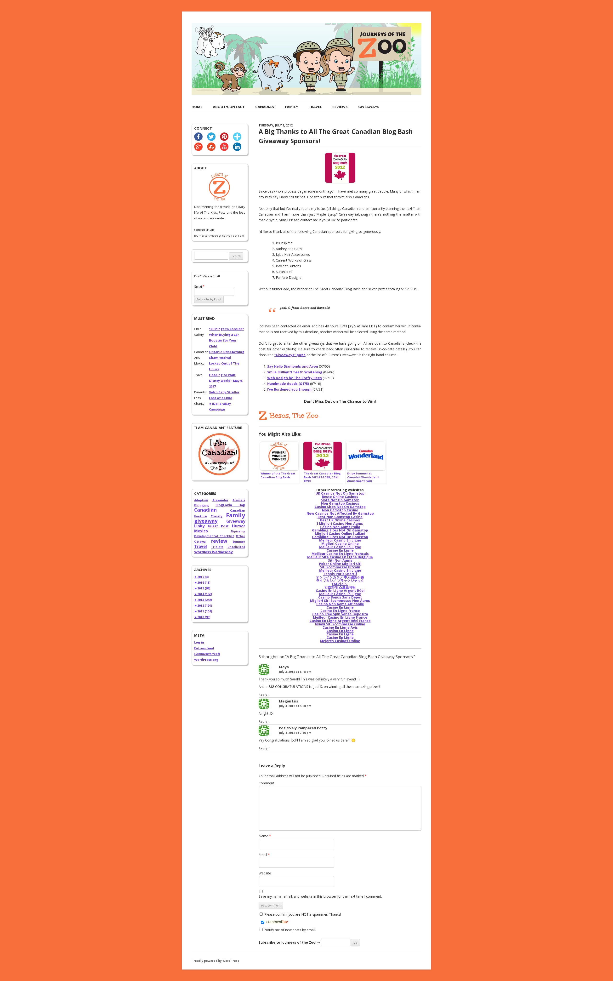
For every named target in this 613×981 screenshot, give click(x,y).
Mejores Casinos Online (340, 641)
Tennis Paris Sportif (340, 573)
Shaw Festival (220, 357)
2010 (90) (202, 617)
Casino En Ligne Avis (340, 627)
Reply (263, 694)
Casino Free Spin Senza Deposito (340, 614)
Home (197, 106)
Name (265, 836)
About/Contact (229, 106)
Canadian (264, 106)
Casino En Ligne (340, 550)
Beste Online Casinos (340, 496)
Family (291, 106)
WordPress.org (206, 659)
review (219, 541)
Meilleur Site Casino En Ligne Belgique (340, 557)
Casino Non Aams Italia (340, 527)
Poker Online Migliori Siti (340, 563)
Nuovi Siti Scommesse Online (340, 624)
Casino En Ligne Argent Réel (340, 590)
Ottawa (200, 542)
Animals (239, 500)
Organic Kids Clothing (226, 352)
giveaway (205, 521)
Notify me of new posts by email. (290, 930)
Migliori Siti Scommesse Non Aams (340, 600)
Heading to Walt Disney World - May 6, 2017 (226, 380)
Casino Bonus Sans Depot (340, 597)
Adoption (201, 500)
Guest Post (218, 526)
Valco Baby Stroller (224, 392)
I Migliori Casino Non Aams (340, 523)
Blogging (201, 505)
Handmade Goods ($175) (288, 383)
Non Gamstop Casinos (340, 503)
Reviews (340, 106)
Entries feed (204, 648)
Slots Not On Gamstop (340, 500)
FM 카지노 (340, 584)
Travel (315, 106)
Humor (238, 526)
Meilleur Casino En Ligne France (340, 617)
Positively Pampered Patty (303, 727)
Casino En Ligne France (340, 610)
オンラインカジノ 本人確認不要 (340, 577)
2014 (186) (203, 594)
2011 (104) (203, 611)
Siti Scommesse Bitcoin (340, 567)
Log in (199, 642)
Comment (266, 783)
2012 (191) (203, 605)
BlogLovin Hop (230, 505)
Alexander (220, 500)
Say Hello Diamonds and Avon (292, 366)
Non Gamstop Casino (340, 510)
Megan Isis (288, 701)
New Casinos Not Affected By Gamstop (340, 513)
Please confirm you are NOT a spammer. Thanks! (302, 914)
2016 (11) (202, 582)
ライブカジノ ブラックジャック (340, 580)
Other (240, 536)
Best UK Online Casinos (340, 520)
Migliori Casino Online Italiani (340, 533)
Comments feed (207, 654)
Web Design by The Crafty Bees (294, 378)
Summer (239, 542)
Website (265, 873)
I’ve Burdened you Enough (289, 389)
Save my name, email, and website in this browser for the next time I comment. (320, 896)
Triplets (217, 547)
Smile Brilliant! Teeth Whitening (294, 372)
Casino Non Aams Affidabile (340, 604)
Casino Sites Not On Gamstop (340, 506)
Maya (284, 666)
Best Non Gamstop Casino (340, 516)
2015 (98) (202, 588)
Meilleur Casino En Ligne (340, 540)
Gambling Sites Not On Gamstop (340, 530)
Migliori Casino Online (340, 543)
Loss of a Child (220, 398)
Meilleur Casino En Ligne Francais (340, 553)
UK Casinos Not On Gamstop (340, 493)
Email (264, 854)
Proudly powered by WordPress (215, 961)
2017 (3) (201, 577)
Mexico (201, 531)
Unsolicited (236, 547)
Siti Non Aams (340, 560)
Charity (216, 516)
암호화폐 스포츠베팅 (340, 587)
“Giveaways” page (290, 355)
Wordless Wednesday (213, 551)
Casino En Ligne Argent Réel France (340, 620)
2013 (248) (203, 600)
